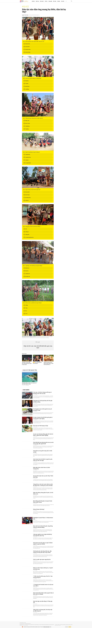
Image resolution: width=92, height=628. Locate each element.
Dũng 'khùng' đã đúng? (38, 509)
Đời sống (54, 1)
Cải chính (62, 1)
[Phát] (37, 326)
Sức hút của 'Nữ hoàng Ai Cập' (40, 425)
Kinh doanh (42, 1)
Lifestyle (58, 1)
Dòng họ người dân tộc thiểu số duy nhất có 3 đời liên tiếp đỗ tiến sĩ (48, 363)
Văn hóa (46, 1)
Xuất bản (33, 1)
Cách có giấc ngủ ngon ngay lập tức (42, 559)
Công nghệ (50, 1)
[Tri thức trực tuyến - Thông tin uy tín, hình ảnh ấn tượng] (24, 1)
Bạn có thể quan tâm (30, 370)
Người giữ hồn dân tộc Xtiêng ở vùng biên (29, 336)
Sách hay (37, 1)
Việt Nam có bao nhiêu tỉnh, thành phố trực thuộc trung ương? (27, 363)
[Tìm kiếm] (71, 1)
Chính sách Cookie (46, 626)
